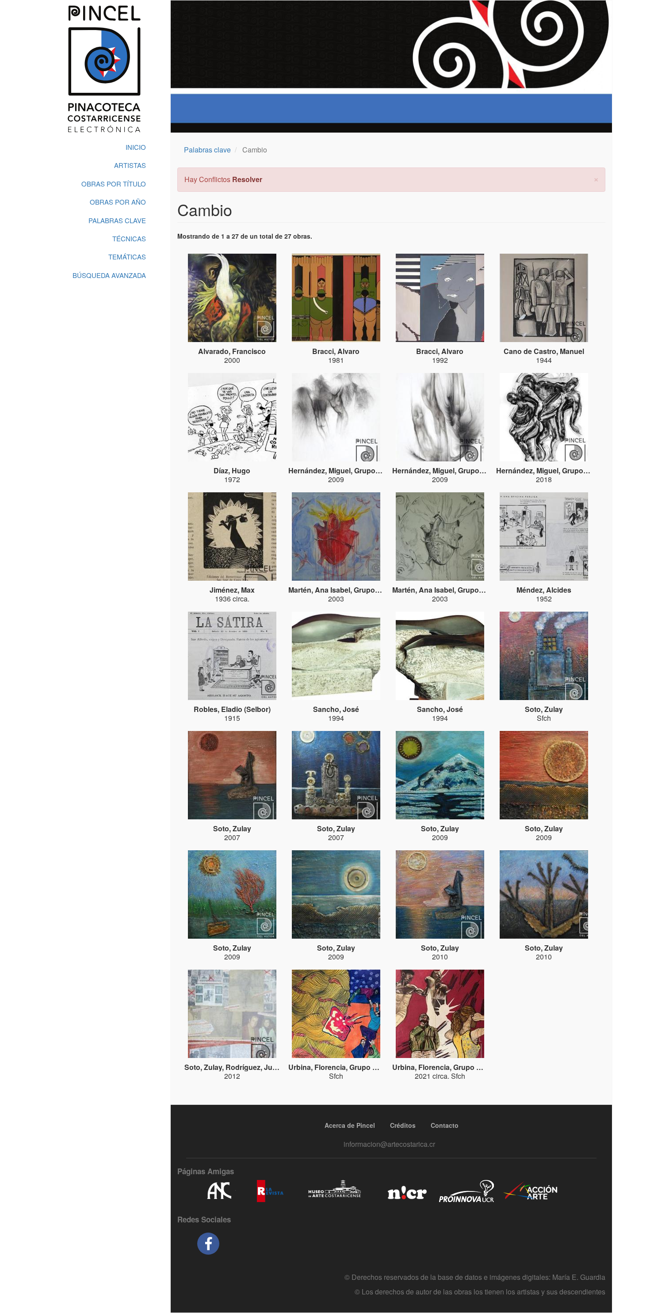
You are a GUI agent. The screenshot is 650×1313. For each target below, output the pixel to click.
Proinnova (466, 1191)
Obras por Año (118, 201)
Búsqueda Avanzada (109, 275)
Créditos (403, 1125)
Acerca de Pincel (350, 1125)
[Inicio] (104, 69)
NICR (406, 1191)
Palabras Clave (117, 220)
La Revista (270, 1191)
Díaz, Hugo (232, 470)
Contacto (445, 1125)
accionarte (530, 1191)
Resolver (247, 179)
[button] (596, 178)
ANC (219, 1191)
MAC (335, 1191)
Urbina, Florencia (317, 1067)
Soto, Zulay (544, 709)
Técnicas (129, 238)
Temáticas (127, 256)
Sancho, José (336, 709)
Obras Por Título (113, 183)
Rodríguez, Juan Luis (261, 1067)
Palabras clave (207, 150)
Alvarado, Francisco (232, 351)
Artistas (130, 165)
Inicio (136, 147)
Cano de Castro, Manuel (544, 351)
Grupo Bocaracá (381, 470)
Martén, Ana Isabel (319, 590)
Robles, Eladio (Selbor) (232, 709)
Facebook (208, 1243)
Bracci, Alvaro (335, 351)
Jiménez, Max (232, 590)
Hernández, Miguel (319, 470)
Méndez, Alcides (543, 590)
